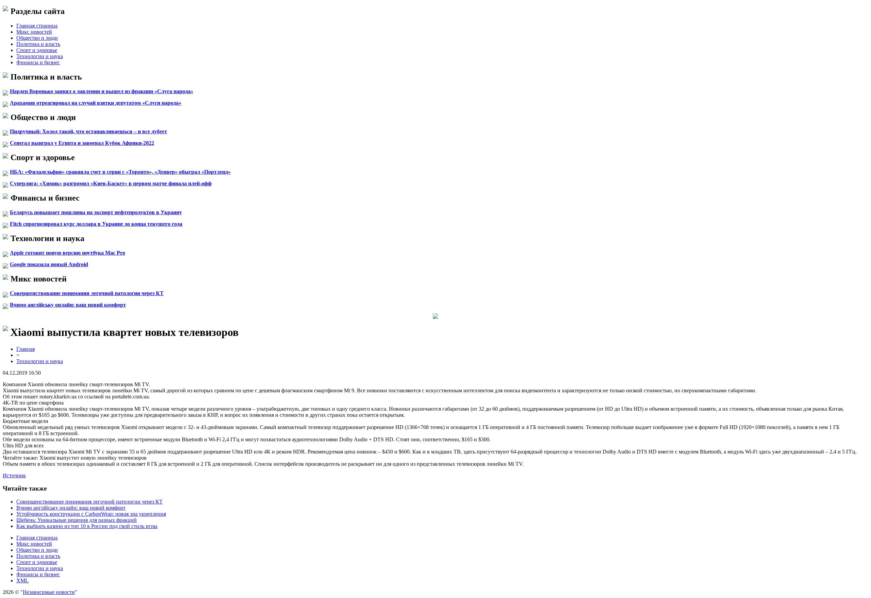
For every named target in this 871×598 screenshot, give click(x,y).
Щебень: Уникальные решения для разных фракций (76, 520)
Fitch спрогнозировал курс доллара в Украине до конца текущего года (96, 224)
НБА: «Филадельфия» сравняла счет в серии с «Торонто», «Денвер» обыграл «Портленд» (120, 172)
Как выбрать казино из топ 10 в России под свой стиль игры (87, 526)
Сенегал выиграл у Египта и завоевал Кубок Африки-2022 (82, 143)
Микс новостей (34, 32)
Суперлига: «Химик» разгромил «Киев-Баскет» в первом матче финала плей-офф (111, 183)
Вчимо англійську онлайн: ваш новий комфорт (68, 305)
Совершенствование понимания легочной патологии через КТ (87, 293)
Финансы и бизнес (38, 62)
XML (22, 580)
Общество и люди (37, 38)
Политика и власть (38, 44)
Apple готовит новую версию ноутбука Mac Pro (67, 253)
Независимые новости (49, 592)
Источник (14, 475)
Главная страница (36, 26)
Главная (25, 349)
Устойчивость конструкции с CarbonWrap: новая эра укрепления (91, 514)
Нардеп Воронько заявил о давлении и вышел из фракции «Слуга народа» (101, 91)
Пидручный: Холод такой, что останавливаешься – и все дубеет (88, 131)
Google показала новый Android (49, 264)
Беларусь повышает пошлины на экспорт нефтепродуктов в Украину (96, 212)
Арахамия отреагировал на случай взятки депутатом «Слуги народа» (95, 103)
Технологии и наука (39, 56)
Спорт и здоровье (36, 50)
